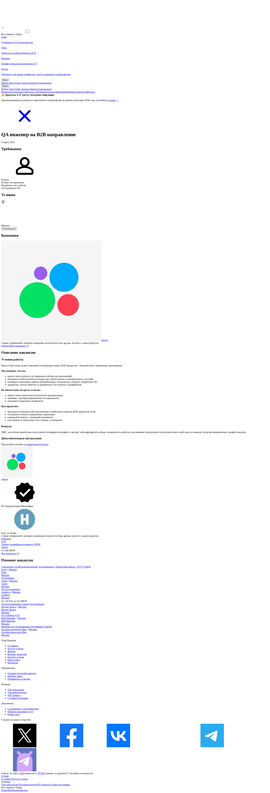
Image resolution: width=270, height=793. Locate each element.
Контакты (13, 662)
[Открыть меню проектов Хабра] (2, 27)
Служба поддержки (18, 698)
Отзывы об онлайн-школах (22, 673)
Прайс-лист (14, 714)
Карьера (16, 790)
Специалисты (19, 92)
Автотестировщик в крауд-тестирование (22, 604)
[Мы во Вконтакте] (118, 746)
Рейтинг (72, 92)
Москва (13, 569)
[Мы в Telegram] (212, 746)
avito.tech (6, 345)
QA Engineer (7, 578)
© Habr (5, 776)
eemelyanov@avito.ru (37, 444)
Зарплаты (81, 92)
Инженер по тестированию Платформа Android (26, 626)
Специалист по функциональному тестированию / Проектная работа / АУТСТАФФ (46, 566)
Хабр (4, 790)
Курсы (24, 790)
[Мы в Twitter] (24, 746)
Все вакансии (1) (20, 345)
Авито (104, 340)
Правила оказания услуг (20, 711)
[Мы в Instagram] (165, 746)
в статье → (113, 100)
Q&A (9, 790)
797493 (41, 773)
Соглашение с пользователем (23, 708)
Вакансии (6, 92)
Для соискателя (16, 689)
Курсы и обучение (36, 92)
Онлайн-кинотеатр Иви (14, 629)
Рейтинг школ (15, 676)
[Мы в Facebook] (71, 746)
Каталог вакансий (17, 654)
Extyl (4, 569)
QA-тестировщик (10, 589)
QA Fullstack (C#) (10, 615)
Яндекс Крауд (8, 607)
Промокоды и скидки (19, 679)
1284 (21, 773)
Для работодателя (17, 692)
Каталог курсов (16, 657)
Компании (62, 92)
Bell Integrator (8, 618)
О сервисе (13, 645)
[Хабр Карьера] (13, 31)
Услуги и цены (15, 648)
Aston (4, 581)
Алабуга (5, 592)
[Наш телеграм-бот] (24, 770)
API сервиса (14, 695)
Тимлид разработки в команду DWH (20, 544)
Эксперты (51, 92)
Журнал (91, 92)
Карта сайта (14, 660)
